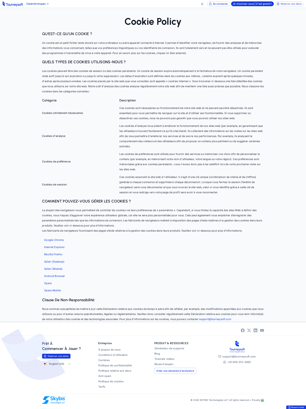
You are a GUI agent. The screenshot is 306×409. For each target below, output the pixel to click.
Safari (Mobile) (53, 268)
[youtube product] (262, 330)
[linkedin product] (255, 330)
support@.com (215, 319)
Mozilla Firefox (53, 254)
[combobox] (54, 364)
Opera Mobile (52, 290)
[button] (69, 364)
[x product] (249, 330)
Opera (48, 283)
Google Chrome (54, 239)
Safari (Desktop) (54, 261)
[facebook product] (243, 330)
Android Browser (54, 276)
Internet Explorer (54, 247)
